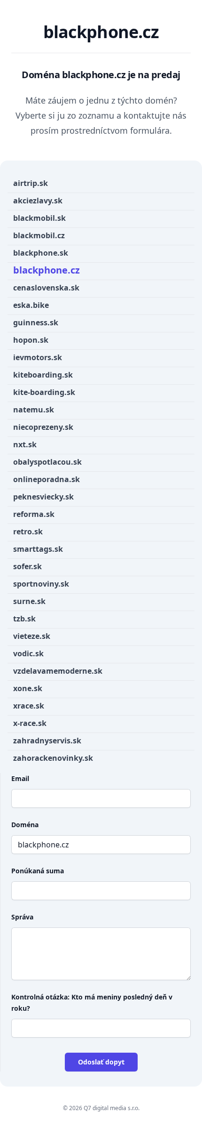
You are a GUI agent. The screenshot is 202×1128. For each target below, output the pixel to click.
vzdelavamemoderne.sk (57, 671)
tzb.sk (24, 618)
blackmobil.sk (39, 218)
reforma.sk (33, 514)
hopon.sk (30, 340)
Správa (22, 916)
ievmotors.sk (37, 357)
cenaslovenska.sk (46, 287)
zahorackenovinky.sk (53, 758)
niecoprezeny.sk (43, 427)
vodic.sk (28, 653)
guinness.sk (35, 322)
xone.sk (27, 688)
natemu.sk (33, 409)
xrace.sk (28, 706)
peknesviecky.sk (43, 496)
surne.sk (29, 601)
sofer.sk (27, 566)
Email (20, 778)
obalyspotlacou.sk (47, 462)
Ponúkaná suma (37, 870)
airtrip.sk (30, 183)
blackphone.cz (46, 270)
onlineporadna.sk (46, 479)
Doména (25, 824)
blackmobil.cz (39, 235)
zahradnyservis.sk (47, 740)
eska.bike (31, 305)
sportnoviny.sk (41, 584)
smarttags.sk (38, 549)
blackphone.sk (40, 253)
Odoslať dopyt (101, 1061)
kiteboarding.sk (43, 375)
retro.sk (28, 531)
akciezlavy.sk (37, 200)
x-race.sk (30, 723)
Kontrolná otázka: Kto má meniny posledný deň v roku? (91, 1002)
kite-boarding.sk (44, 392)
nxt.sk (25, 444)
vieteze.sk (31, 636)
